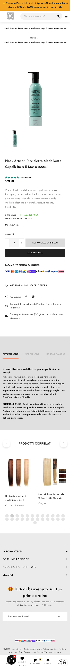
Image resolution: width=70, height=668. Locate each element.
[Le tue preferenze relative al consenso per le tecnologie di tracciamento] (64, 662)
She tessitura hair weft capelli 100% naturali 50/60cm (15, 500)
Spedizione (32, 354)
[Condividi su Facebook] (26, 296)
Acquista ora (35, 253)
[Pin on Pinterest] (34, 296)
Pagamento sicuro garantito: (22, 265)
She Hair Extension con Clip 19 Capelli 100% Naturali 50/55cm (51, 498)
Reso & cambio (55, 354)
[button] (12, 177)
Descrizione (11, 354)
